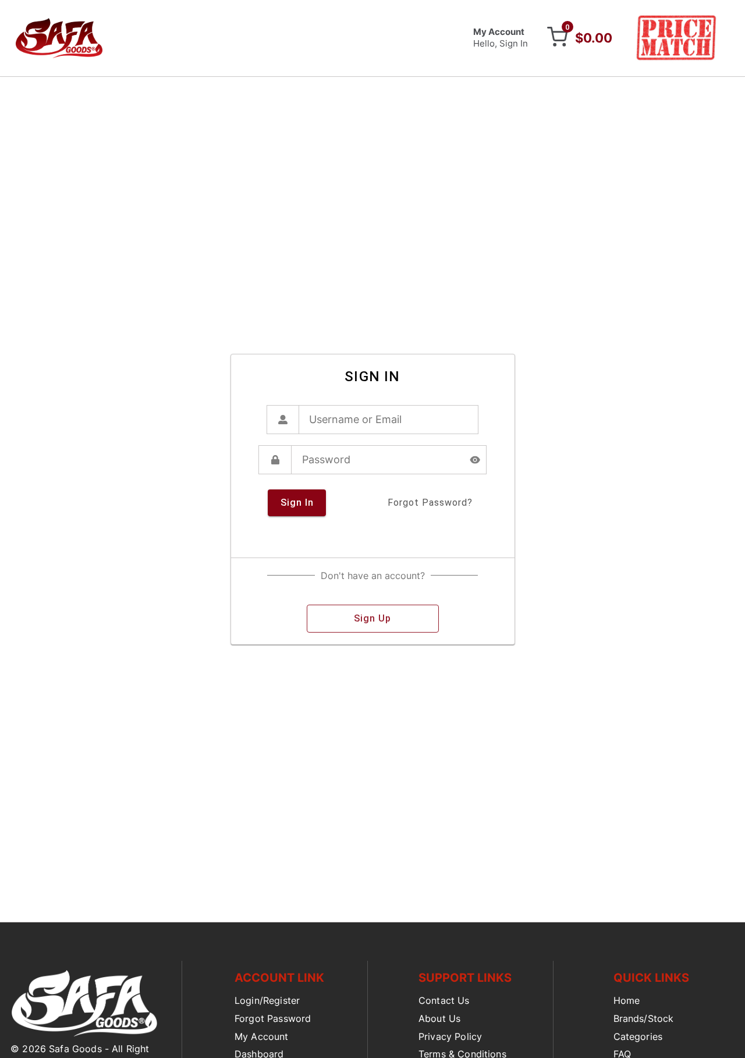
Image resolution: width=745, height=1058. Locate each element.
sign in (297, 502)
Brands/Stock (643, 1018)
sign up (372, 618)
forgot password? (430, 502)
